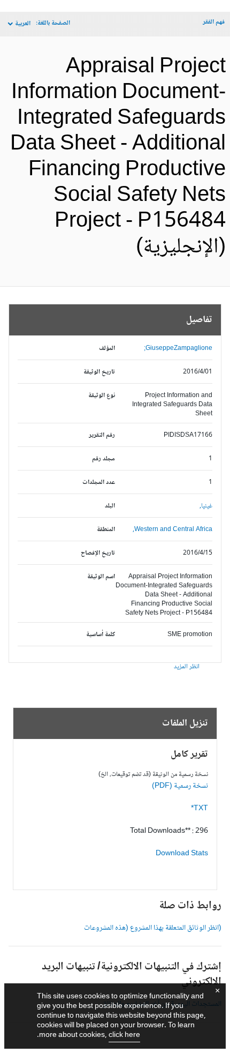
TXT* (199, 808)
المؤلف (107, 348)
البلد (110, 506)
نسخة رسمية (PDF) (180, 786)
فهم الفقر (214, 22)
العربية (22, 23)
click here (124, 1035)
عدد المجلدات (98, 482)
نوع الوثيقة (101, 395)
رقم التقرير (102, 435)
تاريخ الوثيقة (99, 372)
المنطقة (106, 529)
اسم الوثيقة (101, 576)
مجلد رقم (103, 459)
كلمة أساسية (100, 634)
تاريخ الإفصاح (98, 553)
